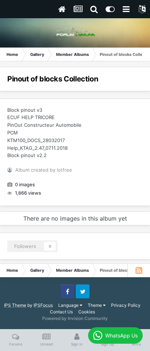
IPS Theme (15, 305)
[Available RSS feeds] (138, 270)
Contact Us (61, 311)
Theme (95, 305)
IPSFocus (43, 305)
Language (69, 305)
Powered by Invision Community (75, 318)
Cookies (86, 311)
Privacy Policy (126, 305)
